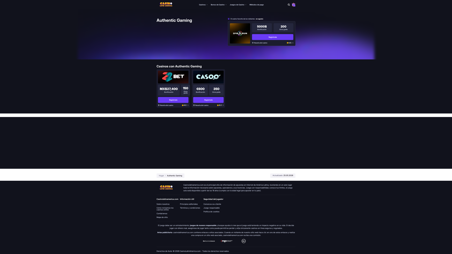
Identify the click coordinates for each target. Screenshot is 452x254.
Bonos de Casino (218, 5)
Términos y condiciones (190, 208)
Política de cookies (211, 212)
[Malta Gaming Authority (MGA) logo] (226, 241)
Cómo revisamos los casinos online (165, 209)
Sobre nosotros (163, 204)
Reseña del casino (260, 43)
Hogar (161, 176)
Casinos (202, 5)
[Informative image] (209, 241)
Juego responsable (212, 208)
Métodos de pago (257, 5)
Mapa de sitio (162, 217)
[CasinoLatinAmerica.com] (166, 4)
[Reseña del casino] (240, 33)
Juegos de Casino (237, 5)
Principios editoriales (189, 204)
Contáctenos (162, 213)
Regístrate (273, 37)
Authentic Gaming (174, 176)
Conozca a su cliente (212, 204)
